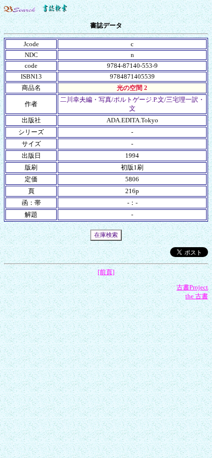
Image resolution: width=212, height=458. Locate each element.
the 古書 (196, 296)
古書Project (192, 287)
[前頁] (106, 272)
